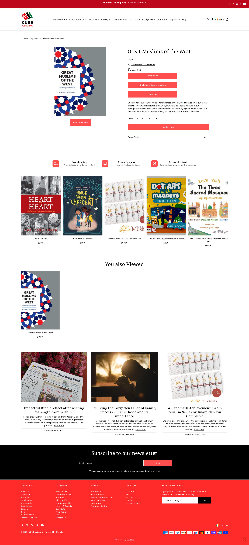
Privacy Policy (27, 514)
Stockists (25, 497)
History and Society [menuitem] (98, 19)
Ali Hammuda (97, 494)
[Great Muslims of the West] (40, 300)
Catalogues (26, 500)
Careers (24, 509)
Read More (59, 425)
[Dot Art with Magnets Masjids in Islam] (166, 205)
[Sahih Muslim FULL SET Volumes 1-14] (124, 205)
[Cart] (227, 19)
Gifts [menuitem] (135, 19)
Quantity (133, 118)
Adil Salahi (96, 491)
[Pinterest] (240, 4)
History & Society (64, 506)
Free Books (61, 512)
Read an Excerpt (80, 122)
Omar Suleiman (98, 500)
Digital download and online (153, 85)
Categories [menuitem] (147, 19)
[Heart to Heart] (41, 205)
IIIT (127, 494)
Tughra (129, 500)
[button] (168, 137)
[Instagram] (233, 4)
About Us (25, 491)
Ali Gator (130, 491)
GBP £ (221, 19)
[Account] (212, 19)
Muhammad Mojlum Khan (143, 64)
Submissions (26, 506)
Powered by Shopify (54, 532)
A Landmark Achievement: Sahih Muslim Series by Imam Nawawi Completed (195, 412)
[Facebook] (229, 4)
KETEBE (129, 497)
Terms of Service (29, 517)
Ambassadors (27, 503)
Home (25, 39)
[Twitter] (237, 4)
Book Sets (60, 509)
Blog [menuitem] (184, 19)
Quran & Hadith (63, 503)
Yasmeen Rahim (99, 506)
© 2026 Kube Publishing (32, 532)
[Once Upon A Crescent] (82, 205)
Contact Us (26, 494)
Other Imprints (133, 503)
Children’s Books (63, 494)
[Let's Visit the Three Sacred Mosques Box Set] (208, 205)
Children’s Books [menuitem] (121, 19)
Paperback (34, 39)
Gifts (58, 514)
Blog (23, 512)
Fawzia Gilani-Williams (101, 497)
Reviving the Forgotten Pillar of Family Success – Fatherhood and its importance (125, 412)
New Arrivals (61, 491)
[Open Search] (208, 19)
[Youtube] (244, 4)
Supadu (130, 539)
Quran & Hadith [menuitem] (77, 19)
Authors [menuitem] (161, 19)
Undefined (153, 94)
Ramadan (60, 497)
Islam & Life (61, 500)
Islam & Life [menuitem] (59, 19)
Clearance (61, 517)
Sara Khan (96, 503)
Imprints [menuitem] (174, 19)
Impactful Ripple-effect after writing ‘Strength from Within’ (54, 410)
